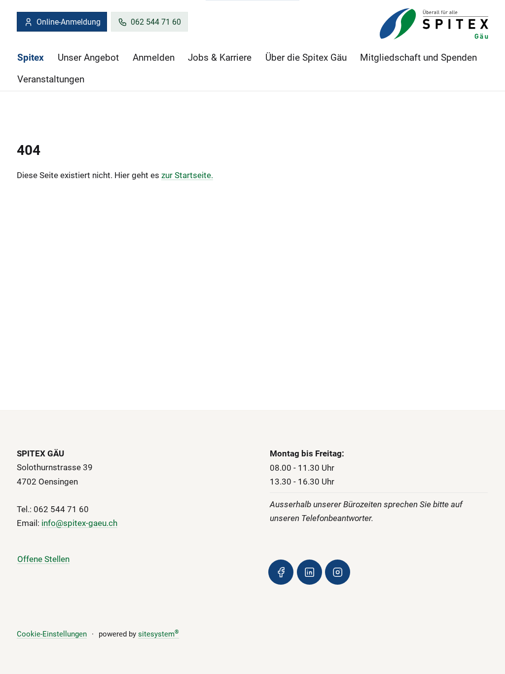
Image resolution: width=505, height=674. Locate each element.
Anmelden (154, 57)
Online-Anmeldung (68, 22)
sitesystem (158, 634)
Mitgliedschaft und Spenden (418, 57)
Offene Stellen (43, 559)
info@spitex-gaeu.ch (79, 523)
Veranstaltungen (50, 79)
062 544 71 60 (156, 22)
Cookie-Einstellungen (52, 634)
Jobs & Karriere (220, 57)
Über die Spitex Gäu (306, 57)
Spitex (30, 57)
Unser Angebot (88, 57)
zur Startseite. (187, 175)
